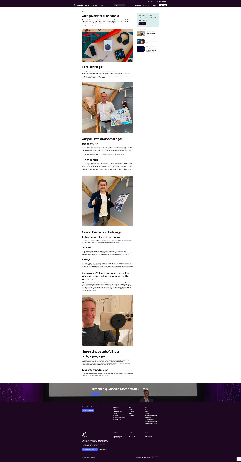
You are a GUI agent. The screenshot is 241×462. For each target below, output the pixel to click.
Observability (116, 415)
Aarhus (130, 432)
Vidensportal (145, 5)
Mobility (115, 413)
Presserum (147, 413)
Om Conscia (147, 405)
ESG (145, 407)
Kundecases (138, 5)
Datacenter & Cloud (117, 411)
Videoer (130, 413)
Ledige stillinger (102, 449)
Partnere (146, 411)
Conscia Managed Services (119, 417)
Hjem (83, 8)
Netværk (115, 409)
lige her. (122, 154)
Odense (146, 432)
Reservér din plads (95, 394)
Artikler (87, 8)
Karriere (146, 409)
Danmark (152, 1)
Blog (130, 407)
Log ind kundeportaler (161, 1)
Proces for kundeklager (150, 419)
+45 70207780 (116, 437)
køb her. (118, 242)
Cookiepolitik (147, 457)
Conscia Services (117, 419)
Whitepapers (131, 415)
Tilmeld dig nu (142, 23)
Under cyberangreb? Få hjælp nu (90, 449)
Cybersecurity (116, 407)
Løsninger (115, 405)
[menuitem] (120, 407)
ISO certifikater (148, 417)
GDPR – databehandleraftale (151, 415)
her (126, 150)
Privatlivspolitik (139, 457)
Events (130, 409)
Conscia (154, 5)
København (115, 432)
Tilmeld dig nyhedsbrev (88, 410)
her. (98, 151)
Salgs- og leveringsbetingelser (151, 421)
